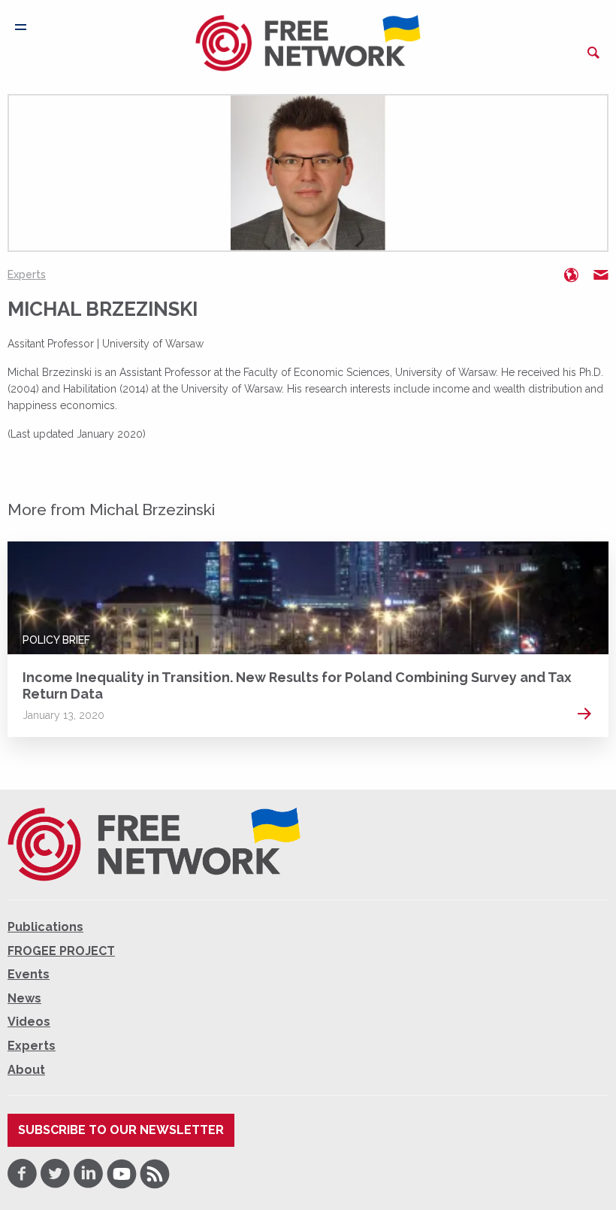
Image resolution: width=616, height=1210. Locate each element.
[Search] (593, 52)
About (26, 1070)
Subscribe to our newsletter (121, 1130)
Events (29, 974)
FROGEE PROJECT (61, 951)
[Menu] (20, 27)
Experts (27, 274)
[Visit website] (570, 275)
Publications (45, 927)
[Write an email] (600, 275)
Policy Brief (56, 640)
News (24, 998)
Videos (29, 1021)
